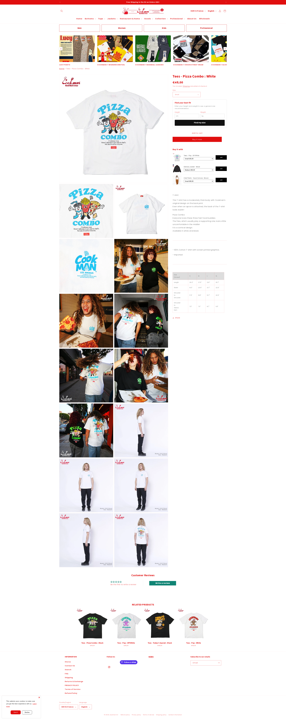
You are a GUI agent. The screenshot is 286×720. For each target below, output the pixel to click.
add (221, 157)
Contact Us (70, 666)
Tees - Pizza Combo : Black (92, 643)
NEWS (151, 657)
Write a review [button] (162, 583)
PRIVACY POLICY (72, 685)
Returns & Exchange (74, 681)
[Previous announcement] (60, 2)
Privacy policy (136, 715)
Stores (68, 662)
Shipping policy (161, 715)
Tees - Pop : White (193, 643)
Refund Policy (71, 693)
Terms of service (148, 715)
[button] (61, 10)
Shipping (186, 86)
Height (177, 112)
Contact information (175, 715)
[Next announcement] (226, 2)
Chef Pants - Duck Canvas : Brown (196, 178)
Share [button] (177, 318)
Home (61, 69)
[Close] (39, 697)
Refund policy (125, 715)
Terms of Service (73, 689)
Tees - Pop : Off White (191, 156)
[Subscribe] (218, 662)
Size (174, 90)
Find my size (199, 122)
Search (68, 670)
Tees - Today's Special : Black (160, 643)
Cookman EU (114, 715)
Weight (203, 112)
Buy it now (197, 139)
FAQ (66, 673)
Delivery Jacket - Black (192, 167)
